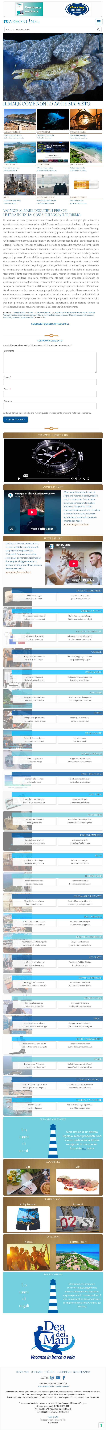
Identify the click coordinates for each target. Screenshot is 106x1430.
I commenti (64, 1372)
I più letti (50, 1372)
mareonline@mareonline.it (76, 524)
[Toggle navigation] (99, 21)
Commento (9, 350)
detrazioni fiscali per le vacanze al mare (71, 312)
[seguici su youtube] (57, 1378)
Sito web (8, 401)
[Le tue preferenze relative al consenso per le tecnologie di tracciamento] (101, 1425)
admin (30, 312)
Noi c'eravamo (81, 1372)
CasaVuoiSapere (62, 1387)
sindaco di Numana (68, 315)
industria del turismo (20, 315)
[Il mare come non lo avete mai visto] (53, 67)
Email (7, 389)
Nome (7, 377)
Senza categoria (43, 312)
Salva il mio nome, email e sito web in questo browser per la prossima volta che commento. (48, 413)
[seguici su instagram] (52, 1378)
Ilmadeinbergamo (46, 1387)
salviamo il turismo (38, 315)
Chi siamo (36, 1372)
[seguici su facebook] (63, 1378)
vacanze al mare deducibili (22, 317)
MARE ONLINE (53, 1417)
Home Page (22, 1372)
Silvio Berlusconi (53, 315)
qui (84, 1148)
